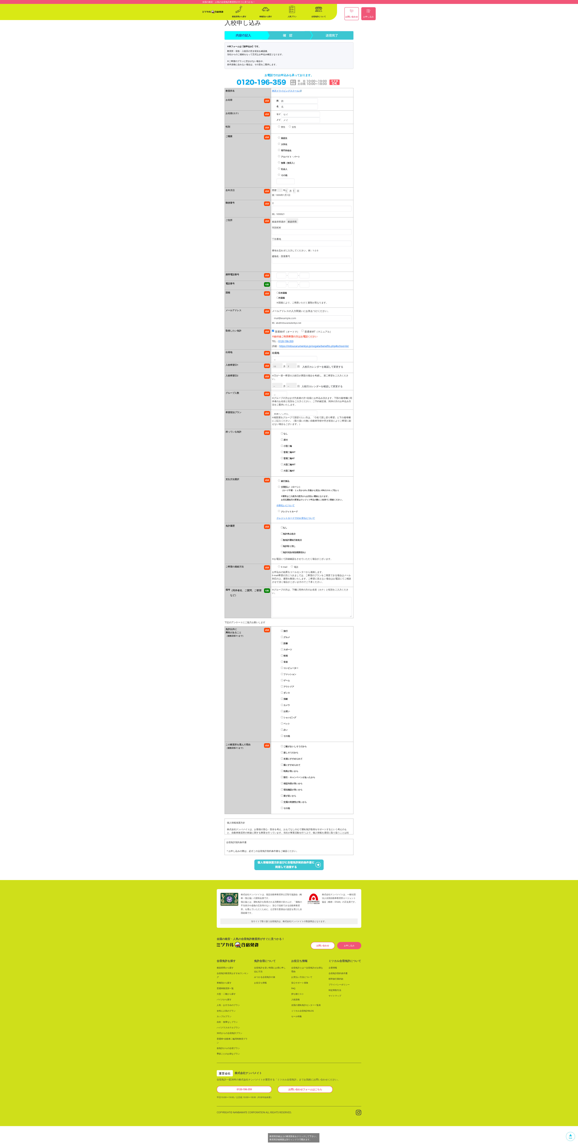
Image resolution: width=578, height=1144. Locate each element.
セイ (279, 114)
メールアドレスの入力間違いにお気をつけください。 (301, 311)
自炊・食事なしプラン (227, 1021)
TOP (570, 1138)
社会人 (284, 169)
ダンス (286, 692)
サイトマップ (335, 995)
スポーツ (287, 649)
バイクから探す (224, 999)
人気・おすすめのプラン (228, 1005)
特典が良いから (290, 771)
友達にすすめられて (293, 758)
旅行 (285, 630)
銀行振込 (285, 481)
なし (285, 433)
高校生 (284, 138)
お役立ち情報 (260, 982)
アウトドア (288, 686)
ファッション (289, 674)
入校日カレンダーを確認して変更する (322, 366)
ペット (286, 723)
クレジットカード (289, 511)
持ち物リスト (297, 993)
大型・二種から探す (226, 993)
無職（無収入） (288, 162)
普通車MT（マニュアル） (318, 331)
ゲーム (286, 680)
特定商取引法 (335, 990)
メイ (279, 119)
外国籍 (281, 297)
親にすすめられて (291, 764)
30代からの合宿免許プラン (229, 1033)
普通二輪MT (289, 452)
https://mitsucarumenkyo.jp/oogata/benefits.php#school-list (314, 346)
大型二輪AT (289, 470)
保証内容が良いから (293, 783)
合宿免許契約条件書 (338, 973)
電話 (296, 566)
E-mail (284, 566)
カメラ (286, 705)
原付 (285, 439)
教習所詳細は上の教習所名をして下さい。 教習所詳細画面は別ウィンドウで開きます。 (293, 1138)
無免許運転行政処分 (292, 539)
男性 (283, 127)
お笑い (286, 711)
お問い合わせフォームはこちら (305, 1089)
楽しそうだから (290, 752)
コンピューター (290, 668)
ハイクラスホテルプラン (228, 1027)
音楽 (285, 661)
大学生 (284, 144)
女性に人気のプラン (226, 1010)
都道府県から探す (225, 967)
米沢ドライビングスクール (286, 90)
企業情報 (333, 967)
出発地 (275, 353)
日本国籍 (282, 292)
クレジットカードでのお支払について (296, 517)
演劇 (285, 698)
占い (285, 729)
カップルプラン (224, 1016)
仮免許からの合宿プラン (228, 1048)
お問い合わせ (322, 945)
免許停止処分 (289, 533)
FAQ (293, 988)
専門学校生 (286, 150)
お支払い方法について (301, 977)
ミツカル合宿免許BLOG (302, 1010)
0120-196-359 (285, 341)
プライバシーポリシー (339, 984)
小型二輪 (287, 445)
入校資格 (295, 999)
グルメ (286, 637)
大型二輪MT (289, 464)
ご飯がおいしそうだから (295, 746)
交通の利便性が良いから (295, 801)
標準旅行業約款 (336, 978)
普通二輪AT (289, 458)
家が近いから (289, 795)
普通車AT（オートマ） (287, 331)
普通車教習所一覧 (225, 988)
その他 (284, 175)
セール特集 (296, 1016)
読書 (285, 643)
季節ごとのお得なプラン (228, 1053)
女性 (294, 127)
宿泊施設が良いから (293, 789)
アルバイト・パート (290, 156)
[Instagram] (358, 1112)
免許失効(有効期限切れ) (294, 552)
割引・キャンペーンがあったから (299, 777)
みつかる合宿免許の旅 (264, 977)
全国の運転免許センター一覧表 (306, 1005)
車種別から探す (224, 982)
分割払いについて (286, 505)
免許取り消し (289, 546)
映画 (285, 655)
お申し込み (349, 945)
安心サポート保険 (299, 982)
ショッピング (289, 717)
